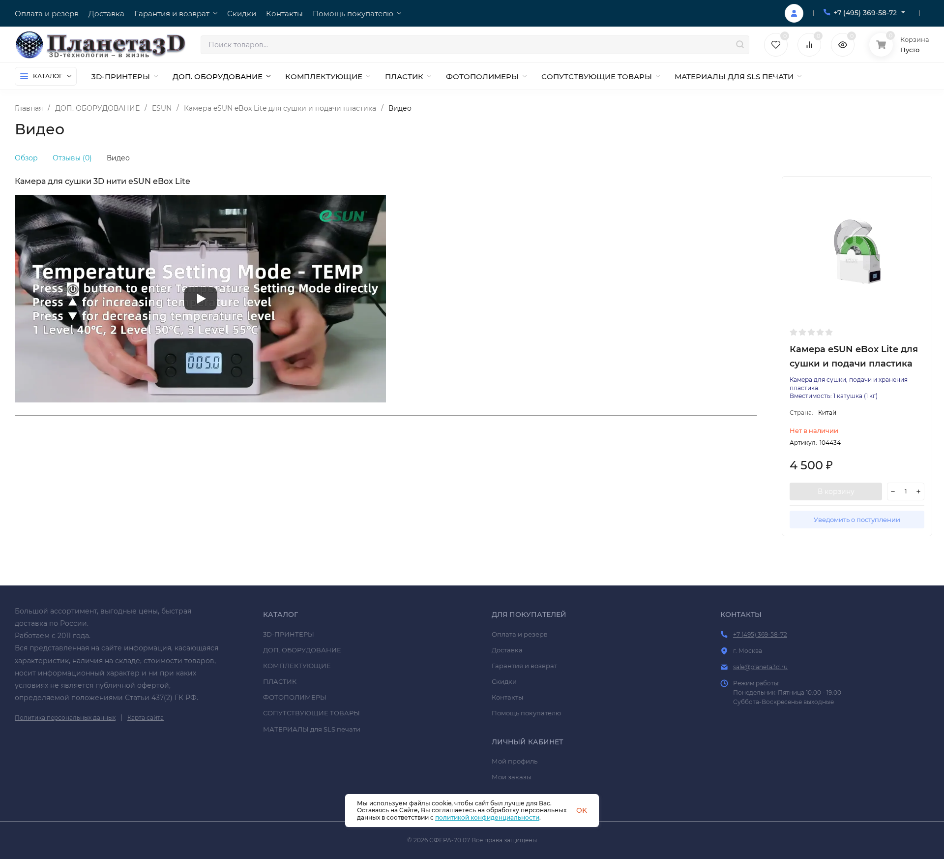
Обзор (26, 157)
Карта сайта (145, 717)
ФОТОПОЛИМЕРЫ (294, 697)
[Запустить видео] (200, 298)
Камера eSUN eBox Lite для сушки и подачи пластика (280, 108)
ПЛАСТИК (279, 681)
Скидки (504, 681)
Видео (118, 157)
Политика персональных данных (65, 717)
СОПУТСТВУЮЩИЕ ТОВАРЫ (311, 713)
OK (581, 810)
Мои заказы (511, 777)
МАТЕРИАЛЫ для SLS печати (311, 729)
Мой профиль (514, 761)
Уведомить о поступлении (857, 519)
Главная (29, 108)
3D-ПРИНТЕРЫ (288, 634)
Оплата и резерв (520, 634)
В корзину (836, 491)
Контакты (507, 697)
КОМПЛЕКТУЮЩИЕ (297, 666)
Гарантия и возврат (524, 666)
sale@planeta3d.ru (760, 667)
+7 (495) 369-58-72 (865, 12)
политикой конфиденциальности (487, 817)
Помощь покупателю (526, 713)
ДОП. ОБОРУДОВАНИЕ (97, 108)
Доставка (507, 650)
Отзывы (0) (72, 157)
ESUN (162, 108)
